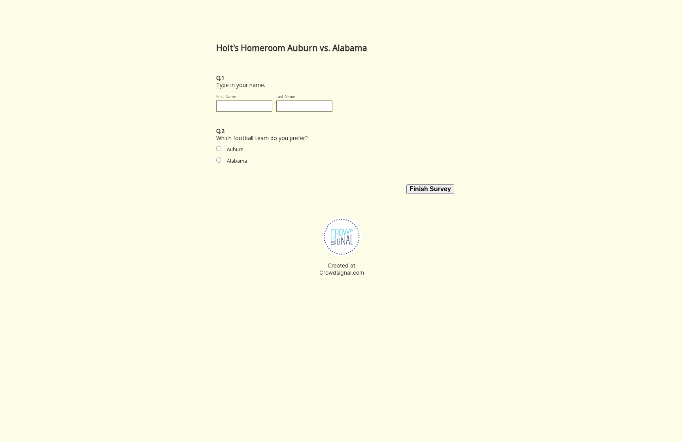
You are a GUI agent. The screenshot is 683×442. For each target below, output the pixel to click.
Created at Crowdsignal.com (341, 269)
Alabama (237, 160)
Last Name (285, 96)
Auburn (235, 149)
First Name (226, 96)
